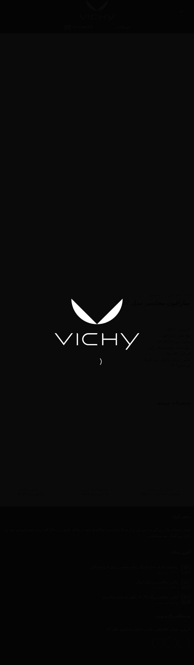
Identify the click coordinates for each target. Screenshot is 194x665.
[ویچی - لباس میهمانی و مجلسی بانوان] (97, 324)
